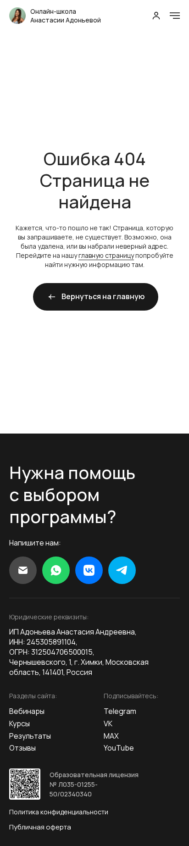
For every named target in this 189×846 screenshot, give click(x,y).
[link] (156, 15)
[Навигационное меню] (175, 15)
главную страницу (106, 255)
